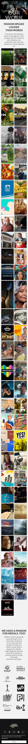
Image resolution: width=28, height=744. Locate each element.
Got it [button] (14, 741)
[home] (4, 3)
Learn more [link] (4, 738)
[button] (25, 3)
